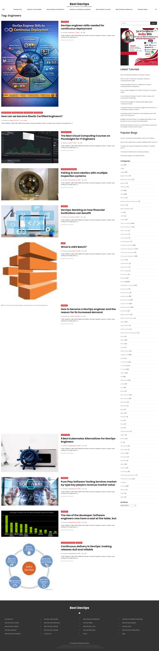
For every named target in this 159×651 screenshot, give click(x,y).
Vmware (122, 486)
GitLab (122, 344)
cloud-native (124, 230)
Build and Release (125, 209)
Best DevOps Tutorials (51, 630)
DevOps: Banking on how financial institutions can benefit (83, 211)
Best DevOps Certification (55, 9)
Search (154, 23)
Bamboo (122, 198)
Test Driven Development (127, 475)
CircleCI (122, 219)
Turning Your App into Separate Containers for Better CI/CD (137, 147)
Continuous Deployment (127, 249)
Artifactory (123, 187)
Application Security (126, 179)
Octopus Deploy (125, 431)
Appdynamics (124, 176)
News (121, 420)
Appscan (123, 183)
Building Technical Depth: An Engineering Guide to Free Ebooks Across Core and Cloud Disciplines (138, 120)
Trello (122, 482)
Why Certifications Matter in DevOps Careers (135, 75)
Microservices (124, 398)
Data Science (6, 112)
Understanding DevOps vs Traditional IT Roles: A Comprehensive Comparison (135, 85)
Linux (121, 387)
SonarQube (123, 457)
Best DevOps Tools (89, 626)
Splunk (122, 464)
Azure (122, 194)
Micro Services (124, 395)
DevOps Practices (10, 630)
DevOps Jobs (126, 626)
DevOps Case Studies (34, 9)
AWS (63, 243)
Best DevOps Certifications (131, 630)
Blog (123, 634)
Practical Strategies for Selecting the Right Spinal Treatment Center (136, 103)
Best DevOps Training (51, 626)
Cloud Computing (125, 223)
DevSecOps (123, 311)
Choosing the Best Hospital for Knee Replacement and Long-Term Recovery (138, 114)
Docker (122, 322)
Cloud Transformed (126, 227)
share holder (124, 449)
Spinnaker (123, 460)
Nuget (122, 428)
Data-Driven (124, 274)
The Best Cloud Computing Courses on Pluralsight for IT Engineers (85, 137)
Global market (124, 351)
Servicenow (123, 446)
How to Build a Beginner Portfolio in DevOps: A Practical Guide (138, 91)
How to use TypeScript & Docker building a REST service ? (139, 142)
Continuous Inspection (69, 169)
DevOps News (124, 296)
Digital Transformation (126, 318)
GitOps (122, 347)
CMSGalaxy (74, 645)
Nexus (122, 424)
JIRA (121, 376)
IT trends (123, 369)
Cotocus (80, 647)
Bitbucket (123, 205)
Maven (122, 391)
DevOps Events (124, 292)
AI (120, 168)
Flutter (122, 336)
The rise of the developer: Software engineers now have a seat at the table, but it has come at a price (88, 518)
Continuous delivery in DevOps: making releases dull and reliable (86, 548)
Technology (38, 112)
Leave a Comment (67, 40)
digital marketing (125, 314)
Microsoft (123, 402)
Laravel (122, 384)
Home (85, 634)
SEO (121, 442)
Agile (121, 165)
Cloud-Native (124, 234)
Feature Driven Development (128, 333)
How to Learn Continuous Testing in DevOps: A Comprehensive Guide (135, 80)
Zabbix (122, 497)
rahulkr (25, 120)
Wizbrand (81, 646)
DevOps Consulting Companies (80, 9)
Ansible (122, 172)
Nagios (122, 413)
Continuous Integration (127, 256)
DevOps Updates (125, 307)
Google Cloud (66, 132)
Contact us (47, 634)
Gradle (122, 358)
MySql (122, 409)
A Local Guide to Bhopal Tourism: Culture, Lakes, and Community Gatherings (137, 97)
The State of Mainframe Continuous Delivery (134, 152)
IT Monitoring (28, 112)
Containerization (125, 241)
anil (84, 32)
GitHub (122, 340)
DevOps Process (125, 300)
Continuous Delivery (68, 543)
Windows (123, 490)
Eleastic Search (17, 112)
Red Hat (122, 438)
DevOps (64, 206)
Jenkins (122, 373)
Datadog (123, 278)
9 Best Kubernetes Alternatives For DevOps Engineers (88, 440)
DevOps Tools (124, 303)
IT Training (65, 22)
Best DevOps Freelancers (124, 9)
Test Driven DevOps (126, 479)
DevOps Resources (89, 630)
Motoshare (123, 406)
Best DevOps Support (129, 623)
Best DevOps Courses (103, 9)
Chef (121, 212)
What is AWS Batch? (74, 247)
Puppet (122, 435)
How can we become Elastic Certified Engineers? (31, 116)
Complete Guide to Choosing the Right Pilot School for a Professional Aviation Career (138, 108)
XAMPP (122, 493)
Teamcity (123, 468)
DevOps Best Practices (127, 285)
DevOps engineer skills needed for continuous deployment (82, 27)
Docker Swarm (124, 325)
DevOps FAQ (18, 9)
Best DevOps (79, 4)
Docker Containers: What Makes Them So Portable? (137, 138)
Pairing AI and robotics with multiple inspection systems (84, 174)
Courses (122, 260)
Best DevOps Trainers (12, 626)
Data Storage (124, 271)
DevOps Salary (142, 9)
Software (64, 478)
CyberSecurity (124, 263)
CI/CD (122, 216)
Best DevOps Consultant (13, 634)
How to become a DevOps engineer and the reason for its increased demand (88, 310)
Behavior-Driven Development (129, 201)
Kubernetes (65, 435)
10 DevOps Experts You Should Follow (132, 156)
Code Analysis (124, 238)
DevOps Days (124, 289)
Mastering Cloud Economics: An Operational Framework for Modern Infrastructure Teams (138, 126)
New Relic (123, 417)
